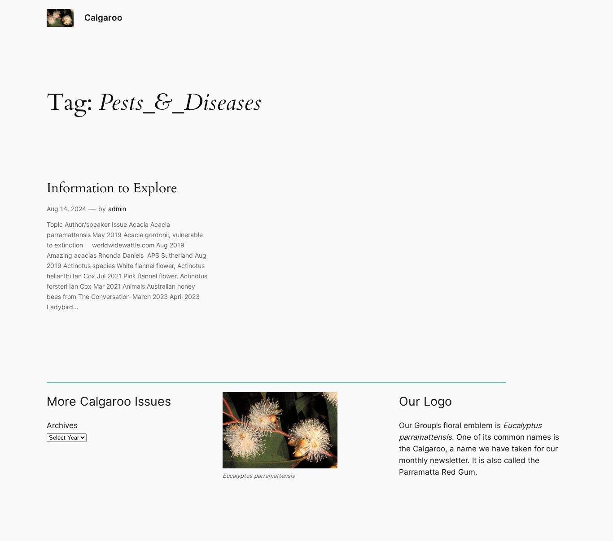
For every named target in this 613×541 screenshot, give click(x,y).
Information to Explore (112, 189)
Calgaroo (103, 17)
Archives (62, 425)
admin (117, 208)
